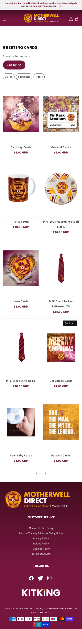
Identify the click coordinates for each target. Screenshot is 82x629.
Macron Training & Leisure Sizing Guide (41, 533)
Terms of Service (41, 554)
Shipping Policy (41, 548)
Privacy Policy (41, 538)
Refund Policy (41, 543)
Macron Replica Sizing (41, 528)
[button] (5, 19)
